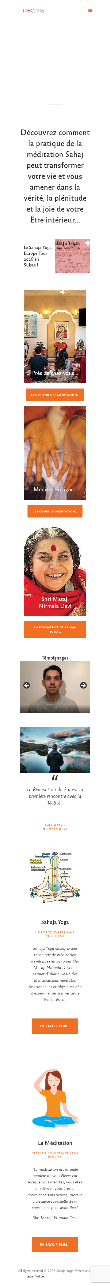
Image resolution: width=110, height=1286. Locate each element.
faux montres (53, 1276)
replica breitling (73, 1276)
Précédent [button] (27, 686)
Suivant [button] (83, 686)
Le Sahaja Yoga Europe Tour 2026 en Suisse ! (38, 256)
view (72, 256)
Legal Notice (35, 1276)
